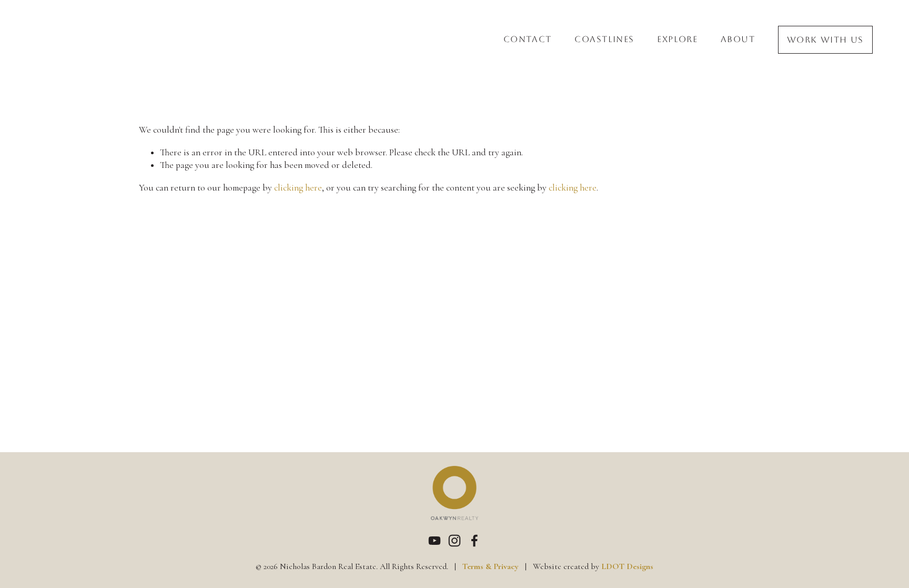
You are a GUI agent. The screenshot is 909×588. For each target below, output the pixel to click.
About (738, 40)
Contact (527, 40)
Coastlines (604, 40)
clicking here (298, 187)
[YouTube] (434, 540)
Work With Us (825, 40)
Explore (677, 40)
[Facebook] (474, 540)
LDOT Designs (627, 566)
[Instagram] (454, 540)
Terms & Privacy (490, 566)
